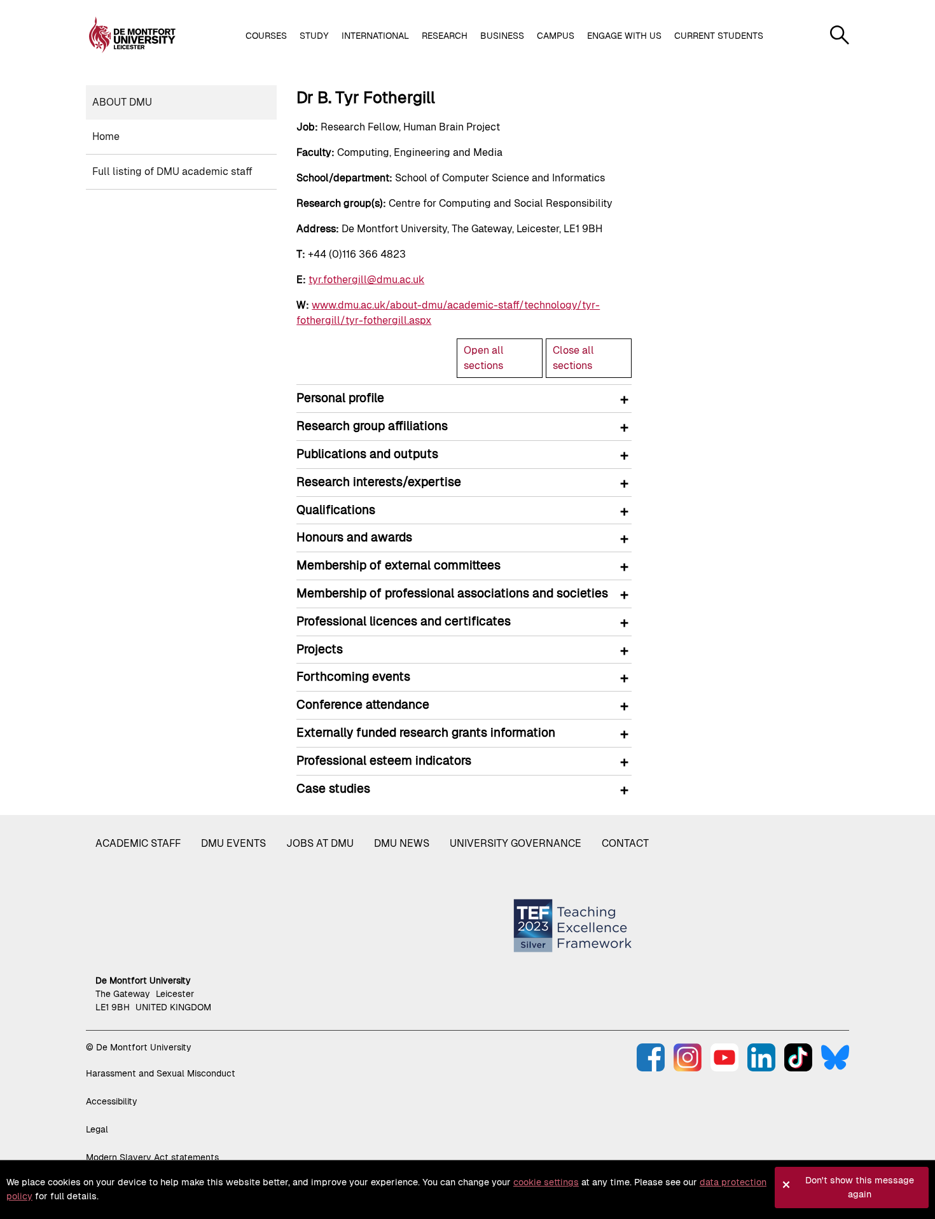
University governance (515, 843)
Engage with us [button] (624, 36)
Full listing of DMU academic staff (172, 171)
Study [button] (314, 36)
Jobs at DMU (320, 843)
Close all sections (573, 358)
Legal (97, 1129)
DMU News (401, 843)
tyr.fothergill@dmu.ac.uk (366, 280)
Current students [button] (718, 36)
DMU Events (233, 843)
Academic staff (138, 843)
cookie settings (546, 1182)
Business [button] (502, 36)
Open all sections (484, 358)
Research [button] (445, 36)
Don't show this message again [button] (859, 1187)
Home (106, 136)
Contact (625, 843)
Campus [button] (555, 36)
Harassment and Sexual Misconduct (160, 1073)
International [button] (375, 36)
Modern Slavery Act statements (152, 1157)
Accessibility (111, 1101)
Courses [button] (266, 36)
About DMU (122, 102)
